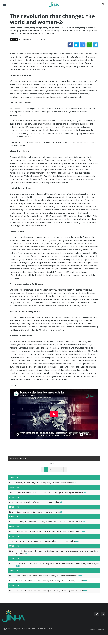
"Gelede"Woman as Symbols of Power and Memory (38, 512)
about (92, 629)
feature (14, 39)
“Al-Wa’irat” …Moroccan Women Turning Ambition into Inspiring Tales (45, 541)
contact (101, 629)
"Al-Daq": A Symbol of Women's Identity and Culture (38, 502)
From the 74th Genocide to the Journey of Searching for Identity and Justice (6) (49, 580)
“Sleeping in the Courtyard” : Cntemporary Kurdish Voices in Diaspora (45, 482)
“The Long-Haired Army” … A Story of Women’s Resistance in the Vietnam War (49, 521)
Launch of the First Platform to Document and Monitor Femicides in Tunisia (48, 531)
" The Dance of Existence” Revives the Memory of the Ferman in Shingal (47, 575)
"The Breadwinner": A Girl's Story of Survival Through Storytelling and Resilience (49, 492)
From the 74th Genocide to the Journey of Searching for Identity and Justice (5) (49, 590)
